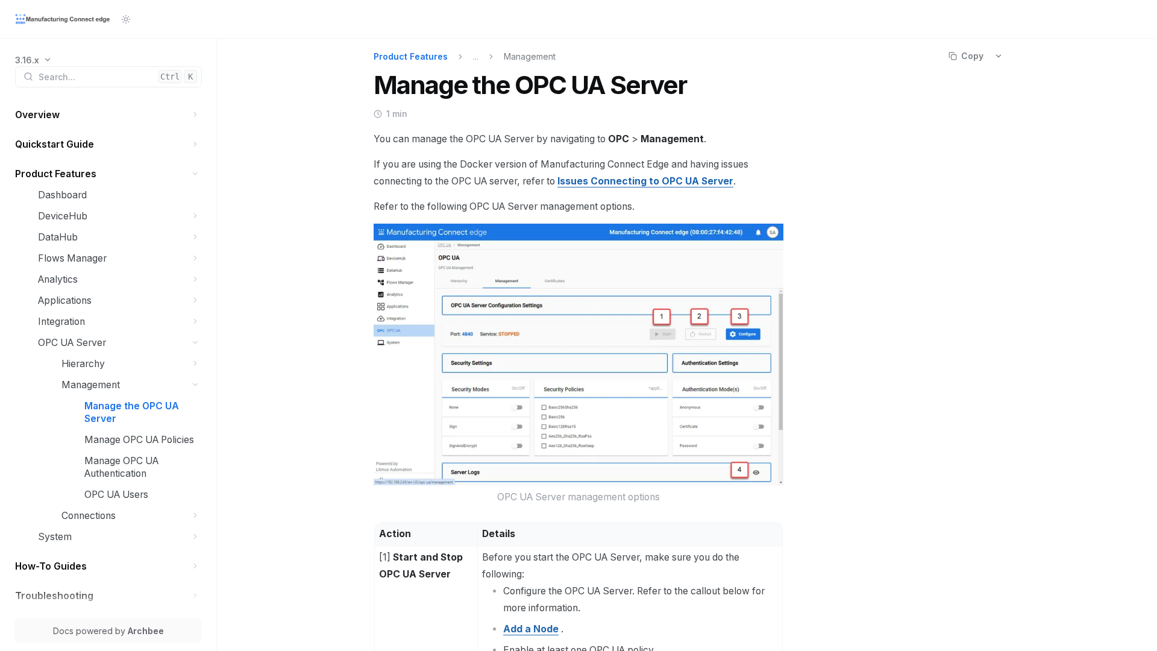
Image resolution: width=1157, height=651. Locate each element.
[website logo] (63, 19)
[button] (195, 114)
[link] (33, 60)
